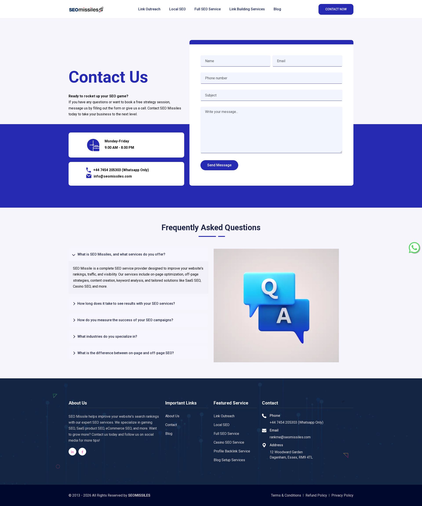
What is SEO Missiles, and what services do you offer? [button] (121, 254)
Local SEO (177, 9)
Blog (277, 9)
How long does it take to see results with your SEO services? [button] (126, 303)
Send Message (219, 165)
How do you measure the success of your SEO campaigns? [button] (125, 320)
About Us (172, 416)
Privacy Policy (342, 495)
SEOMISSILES (139, 495)
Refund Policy (316, 495)
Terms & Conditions (286, 495)
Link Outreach (149, 9)
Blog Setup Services (229, 460)
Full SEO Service (208, 9)
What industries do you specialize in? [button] (107, 336)
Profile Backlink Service (232, 451)
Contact (171, 425)
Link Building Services (247, 9)
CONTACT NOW (336, 9)
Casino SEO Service (229, 442)
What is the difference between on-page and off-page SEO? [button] (125, 353)
